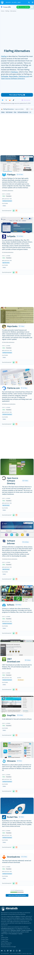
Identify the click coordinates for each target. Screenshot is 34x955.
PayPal (20, 933)
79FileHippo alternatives (7, 190)
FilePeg (4, 56)
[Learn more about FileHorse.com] (4, 388)
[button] (20, 174)
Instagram (29, 930)
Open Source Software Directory (13, 78)
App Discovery (6, 262)
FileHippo (14, 72)
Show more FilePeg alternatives (17, 895)
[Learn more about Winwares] (4, 761)
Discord (20, 928)
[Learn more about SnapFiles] (4, 715)
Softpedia (4, 76)
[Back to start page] (2, 2)
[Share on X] (6, 100)
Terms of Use (4, 937)
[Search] (29, 2)
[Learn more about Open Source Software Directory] (4, 478)
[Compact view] (29, 109)
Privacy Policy (4, 939)
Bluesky (19, 930)
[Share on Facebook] (2, 100)
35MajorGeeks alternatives (8, 342)
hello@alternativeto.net (7, 928)
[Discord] (2, 951)
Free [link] (15, 112)
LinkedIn (4, 932)
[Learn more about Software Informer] (4, 541)
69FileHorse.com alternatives (8, 404)
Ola (12, 916)
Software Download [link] (23, 112)
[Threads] (14, 951)
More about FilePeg (16, 95)
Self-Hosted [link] (9, 112)
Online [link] (2, 112)
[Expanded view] (27, 109)
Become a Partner (6, 945)
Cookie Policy (4, 941)
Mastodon (13, 930)
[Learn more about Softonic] (4, 605)
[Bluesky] (11, 951)
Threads (23, 930)
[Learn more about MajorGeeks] (4, 327)
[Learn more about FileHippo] (4, 175)
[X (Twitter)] (5, 951)
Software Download (7, 201)
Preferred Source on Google (8, 946)
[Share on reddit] (9, 100)
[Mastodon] (8, 951)
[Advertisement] (17, 29)
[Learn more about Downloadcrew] (4, 857)
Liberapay (14, 933)
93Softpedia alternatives (7, 252)
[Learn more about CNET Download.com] (4, 659)
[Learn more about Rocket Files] (4, 817)
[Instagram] (16, 951)
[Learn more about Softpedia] (4, 237)
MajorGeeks (13, 76)
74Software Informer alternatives (9, 559)
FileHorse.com (23, 76)
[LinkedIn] (19, 951)
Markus (17, 916)
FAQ (2, 935)
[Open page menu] (32, 2)
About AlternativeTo (6, 943)
